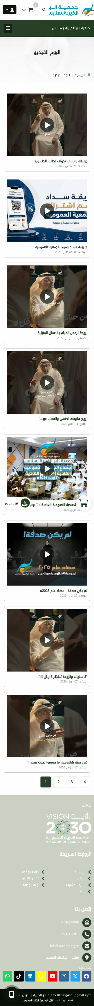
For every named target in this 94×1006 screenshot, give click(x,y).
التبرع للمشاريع (75, 885)
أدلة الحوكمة (30, 872)
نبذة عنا (80, 878)
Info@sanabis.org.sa (65, 946)
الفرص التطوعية (28, 878)
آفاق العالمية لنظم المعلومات (37, 1000)
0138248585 (70, 922)
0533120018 (70, 934)
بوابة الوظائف (30, 885)
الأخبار (81, 891)
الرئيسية (80, 75)
